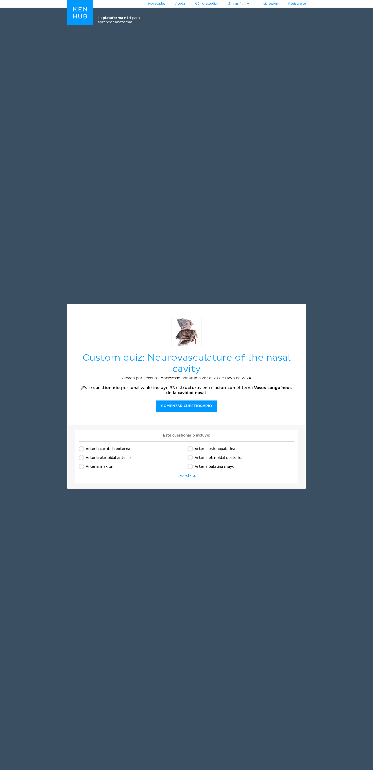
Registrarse (297, 3)
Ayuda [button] (180, 3)
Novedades (156, 3)
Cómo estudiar (206, 3)
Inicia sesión (269, 3)
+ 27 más (184, 476)
